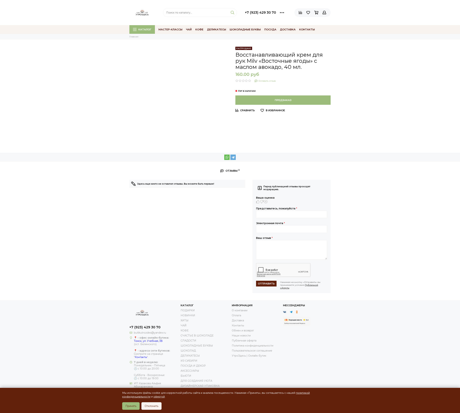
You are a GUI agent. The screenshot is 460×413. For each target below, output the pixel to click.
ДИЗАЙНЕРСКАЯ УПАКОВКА (200, 385)
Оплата (236, 315)
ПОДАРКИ (188, 310)
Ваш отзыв (264, 238)
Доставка (288, 29)
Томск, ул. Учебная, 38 (148, 341)
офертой (159, 396)
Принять (130, 406)
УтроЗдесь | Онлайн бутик (249, 355)
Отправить (266, 283)
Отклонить (151, 406)
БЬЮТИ (186, 375)
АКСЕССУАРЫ (190, 370)
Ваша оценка (265, 197)
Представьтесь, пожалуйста (276, 208)
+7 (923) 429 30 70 (260, 13)
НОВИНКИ (188, 315)
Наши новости (241, 335)
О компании (239, 310)
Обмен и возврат (243, 330)
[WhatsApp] (227, 157)
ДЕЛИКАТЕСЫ (190, 355)
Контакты (307, 29)
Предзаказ (283, 100)
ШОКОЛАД (188, 350)
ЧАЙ (184, 325)
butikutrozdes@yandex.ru (150, 332)
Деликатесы (216, 29)
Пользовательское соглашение (252, 350)
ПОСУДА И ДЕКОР (193, 365)
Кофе (199, 29)
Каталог (144, 29)
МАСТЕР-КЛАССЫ (170, 29)
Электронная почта (270, 223)
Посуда (270, 29)
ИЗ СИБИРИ (189, 360)
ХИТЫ (184, 320)
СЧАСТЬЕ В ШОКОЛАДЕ (197, 335)
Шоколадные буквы (245, 29)
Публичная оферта (244, 340)
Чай (189, 29)
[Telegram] (233, 157)
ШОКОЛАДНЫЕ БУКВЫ (197, 345)
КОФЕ (184, 330)
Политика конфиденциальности (252, 345)
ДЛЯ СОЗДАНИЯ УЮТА (196, 380)
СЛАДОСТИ (188, 340)
